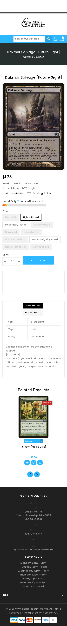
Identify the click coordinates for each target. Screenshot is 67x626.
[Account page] (55, 39)
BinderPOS (51, 612)
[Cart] (62, 39)
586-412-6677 (33, 534)
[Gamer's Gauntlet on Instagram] (33, 3)
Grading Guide (42, 193)
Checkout (27, 8)
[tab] (33, 305)
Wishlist (41, 8)
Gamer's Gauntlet (33, 57)
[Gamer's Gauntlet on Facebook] (21, 3)
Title (5, 211)
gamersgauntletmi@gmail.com (33, 549)
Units (5, 255)
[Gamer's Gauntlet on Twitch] (45, 3)
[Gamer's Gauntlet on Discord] (39, 3)
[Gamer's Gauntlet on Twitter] (27, 3)
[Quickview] (27, 462)
